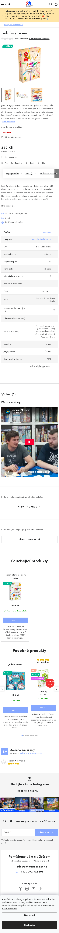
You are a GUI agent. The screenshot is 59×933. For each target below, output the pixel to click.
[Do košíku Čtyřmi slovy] (43, 708)
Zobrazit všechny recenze (31, 753)
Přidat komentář (30, 539)
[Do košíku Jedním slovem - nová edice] (15, 620)
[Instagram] (27, 889)
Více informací (9, 908)
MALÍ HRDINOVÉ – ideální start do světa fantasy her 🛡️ (27, 17)
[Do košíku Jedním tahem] (15, 710)
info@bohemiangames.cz (32, 866)
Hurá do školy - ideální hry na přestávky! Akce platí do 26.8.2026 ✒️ (28, 12)
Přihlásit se (46, 832)
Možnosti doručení (13, 137)
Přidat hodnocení (29, 506)
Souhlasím (29, 925)
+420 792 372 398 (31, 871)
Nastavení (29, 915)
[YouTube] (33, 889)
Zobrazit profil (27, 791)
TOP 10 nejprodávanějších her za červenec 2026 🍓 (29, 15)
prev (2, 689)
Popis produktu (12, 173)
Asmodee (13, 157)
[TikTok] (40, 889)
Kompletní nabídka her (41, 239)
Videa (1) (29, 173)
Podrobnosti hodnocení (39, 38)
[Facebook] (20, 889)
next (56, 689)
